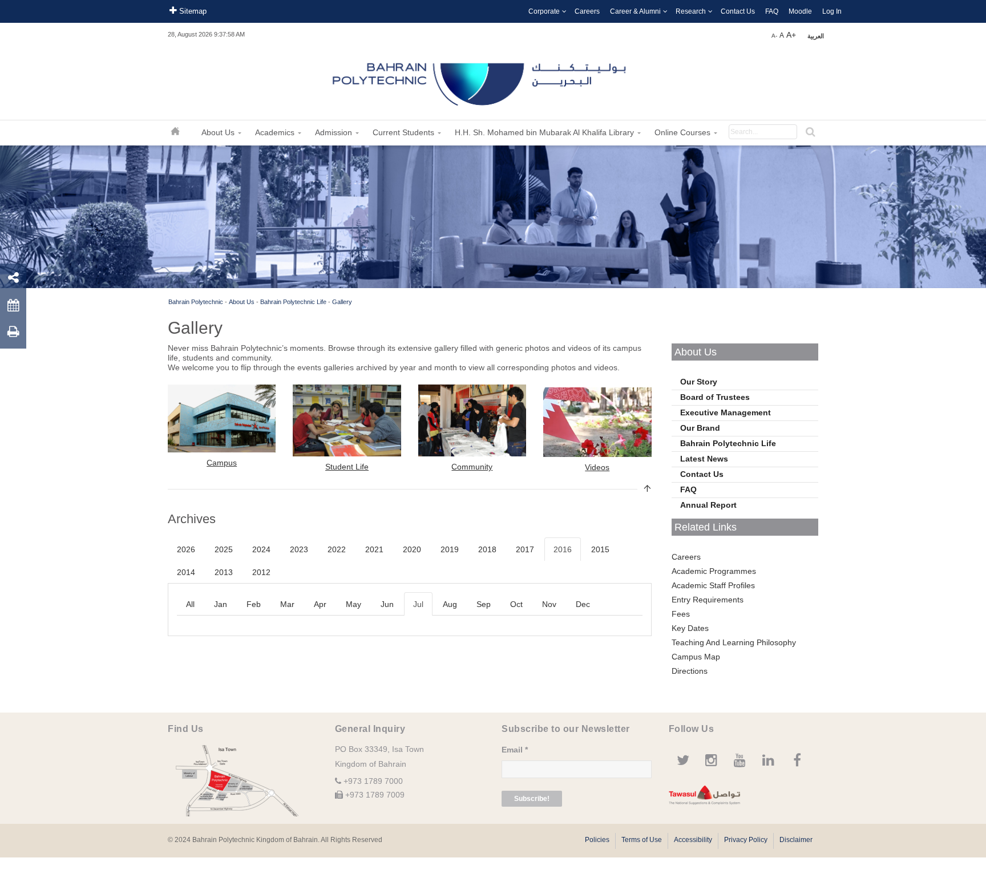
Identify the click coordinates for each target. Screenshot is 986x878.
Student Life (347, 466)
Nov (549, 604)
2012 (261, 572)
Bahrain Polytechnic (195, 301)
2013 (224, 572)
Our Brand (700, 427)
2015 (600, 549)
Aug (450, 604)
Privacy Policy (745, 840)
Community (471, 466)
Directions (690, 670)
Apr (320, 604)
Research (691, 11)
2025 (224, 549)
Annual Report (708, 504)
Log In (832, 11)
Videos (597, 467)
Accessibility (693, 840)
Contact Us (738, 11)
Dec (583, 604)
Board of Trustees (715, 397)
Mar (287, 604)
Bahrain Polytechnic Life (293, 301)
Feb (253, 604)
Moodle (800, 11)
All (190, 604)
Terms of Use (641, 840)
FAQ (771, 11)
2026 (186, 549)
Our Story (698, 381)
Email (515, 749)
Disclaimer (796, 840)
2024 (261, 549)
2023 (299, 549)
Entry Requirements (707, 599)
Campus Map (696, 656)
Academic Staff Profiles (713, 585)
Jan (220, 604)
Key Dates (690, 628)
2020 (412, 549)
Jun (387, 604)
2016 (562, 549)
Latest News (704, 458)
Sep (483, 604)
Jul (418, 604)
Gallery (342, 301)
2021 (374, 549)
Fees (681, 613)
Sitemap (192, 11)
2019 (450, 549)
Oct (516, 604)
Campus (222, 462)
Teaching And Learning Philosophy (734, 642)
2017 (525, 549)
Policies (597, 840)
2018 (487, 549)
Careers (587, 11)
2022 (337, 549)
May (353, 604)
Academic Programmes (714, 571)
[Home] (480, 80)
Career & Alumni (635, 11)
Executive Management (725, 412)
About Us (241, 301)
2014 (186, 572)
